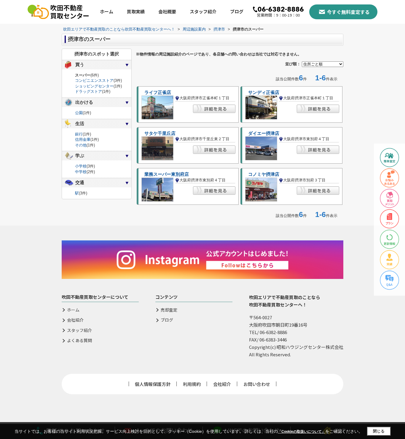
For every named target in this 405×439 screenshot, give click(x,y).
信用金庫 (82, 139)
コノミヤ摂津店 (263, 174)
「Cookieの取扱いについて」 (301, 432)
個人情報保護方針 (152, 384)
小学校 (81, 166)
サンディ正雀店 (263, 92)
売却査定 (169, 310)
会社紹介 (75, 320)
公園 (79, 113)
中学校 (81, 172)
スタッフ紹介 (203, 11)
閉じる (379, 431)
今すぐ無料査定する (348, 11)
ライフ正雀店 (157, 92)
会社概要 (167, 11)
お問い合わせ (256, 384)
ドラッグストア (88, 91)
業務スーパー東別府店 (166, 174)
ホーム (106, 11)
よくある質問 (79, 340)
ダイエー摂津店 (263, 133)
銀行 (79, 134)
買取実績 (136, 11)
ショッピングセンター (94, 86)
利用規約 (192, 384)
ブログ (236, 11)
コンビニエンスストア (94, 80)
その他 (81, 145)
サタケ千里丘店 (160, 133)
